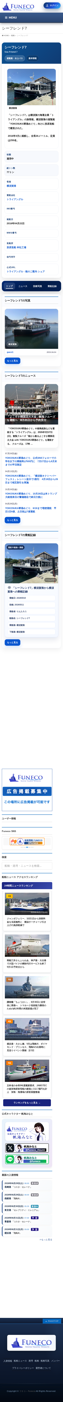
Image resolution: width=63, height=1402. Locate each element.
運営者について (43, 1368)
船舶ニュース (20, 1361)
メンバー (55, 1361)
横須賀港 (11, 185)
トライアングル (15, 199)
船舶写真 (45, 1361)
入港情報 (7, 1361)
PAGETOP (53, 1321)
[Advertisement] (31, 682)
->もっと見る (45, 1239)
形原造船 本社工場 (16, 247)
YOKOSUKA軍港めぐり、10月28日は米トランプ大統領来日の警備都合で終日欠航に (31, 495)
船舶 (37, 1361)
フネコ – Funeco (27, 1391)
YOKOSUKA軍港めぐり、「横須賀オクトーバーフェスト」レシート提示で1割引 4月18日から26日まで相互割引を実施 (31, 479)
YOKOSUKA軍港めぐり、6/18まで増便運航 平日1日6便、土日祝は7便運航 (30, 510)
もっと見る (12, 360)
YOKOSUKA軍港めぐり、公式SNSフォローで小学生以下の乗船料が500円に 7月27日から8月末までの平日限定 (31, 461)
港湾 (31, 1361)
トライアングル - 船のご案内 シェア (26, 271)
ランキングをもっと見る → (27, 1102)
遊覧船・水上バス (15, 58)
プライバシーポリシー (23, 1368)
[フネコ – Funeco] (18, 7)
